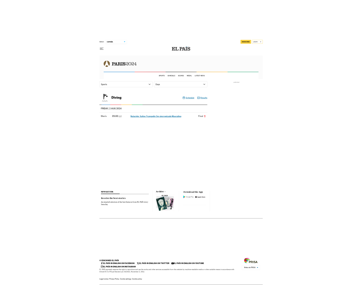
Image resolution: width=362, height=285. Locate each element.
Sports (162, 76)
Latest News (200, 76)
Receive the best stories (113, 198)
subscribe (246, 42)
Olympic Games (120, 64)
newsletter (107, 192)
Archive (160, 192)
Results (203, 98)
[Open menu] (101, 49)
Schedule (171, 76)
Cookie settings (125, 279)
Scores (181, 76)
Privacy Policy (114, 279)
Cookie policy (137, 279)
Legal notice (103, 279)
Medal (189, 76)
